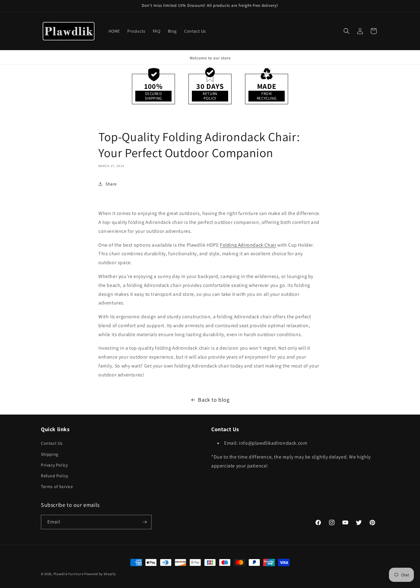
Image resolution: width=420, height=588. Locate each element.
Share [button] (111, 184)
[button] (346, 31)
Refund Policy (54, 476)
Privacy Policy (54, 465)
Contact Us (52, 443)
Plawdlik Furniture (68, 574)
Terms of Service (57, 486)
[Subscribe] (144, 522)
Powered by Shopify (100, 574)
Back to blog (213, 399)
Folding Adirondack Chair (248, 245)
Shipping (49, 454)
